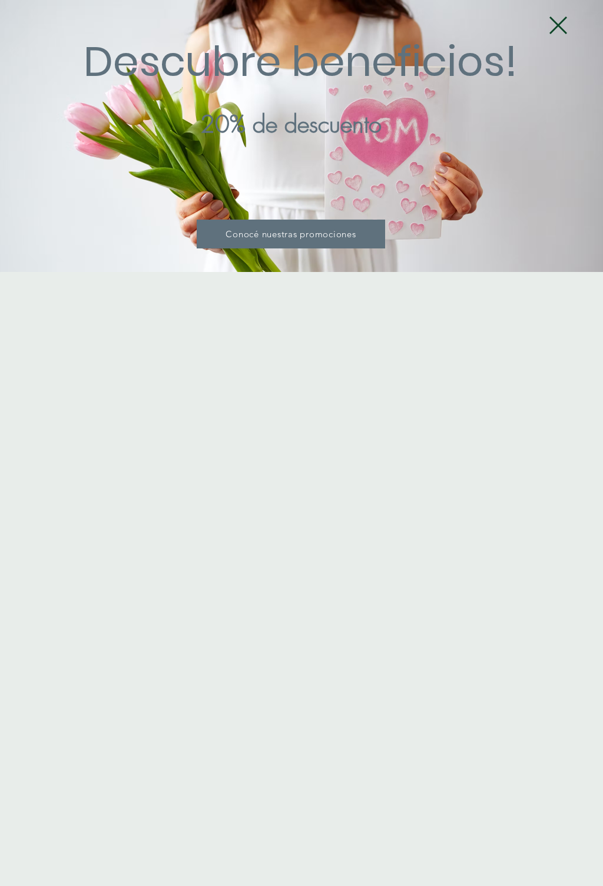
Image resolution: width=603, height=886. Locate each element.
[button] (558, 25)
